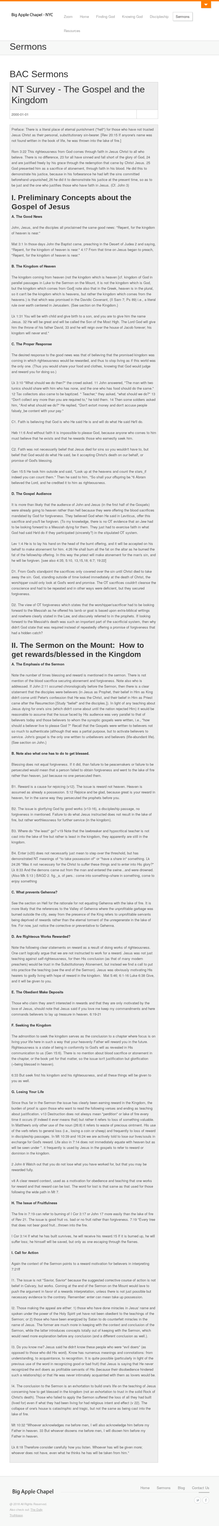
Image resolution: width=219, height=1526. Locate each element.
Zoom (68, 16)
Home (84, 16)
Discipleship (159, 16)
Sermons (183, 16)
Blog (181, 1487)
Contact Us (200, 1487)
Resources (72, 30)
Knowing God (132, 16)
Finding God (105, 16)
